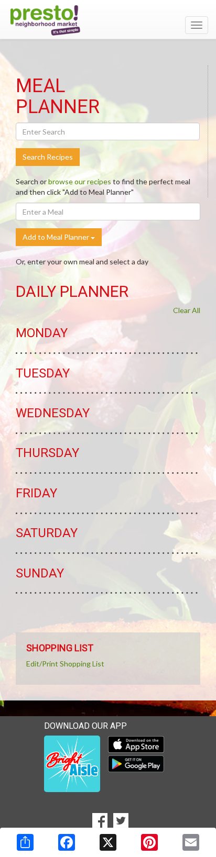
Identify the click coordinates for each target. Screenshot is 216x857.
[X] (108, 842)
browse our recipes (79, 181)
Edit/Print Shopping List (65, 663)
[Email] (190, 842)
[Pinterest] (149, 842)
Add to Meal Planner (57, 236)
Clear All (186, 310)
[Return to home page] (108, 20)
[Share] (25, 842)
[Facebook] (66, 842)
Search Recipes (48, 156)
